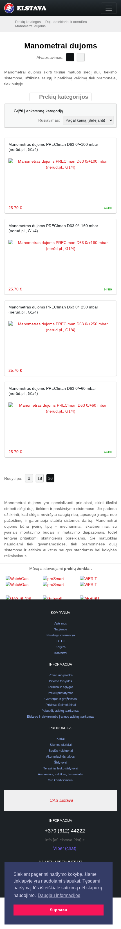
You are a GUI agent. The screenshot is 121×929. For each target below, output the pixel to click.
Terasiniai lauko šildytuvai (60, 768)
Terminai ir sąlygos (60, 687)
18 (39, 478)
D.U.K (61, 641)
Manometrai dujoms (30, 26)
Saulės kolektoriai (61, 750)
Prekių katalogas (28, 22)
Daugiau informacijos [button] (59, 895)
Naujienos (60, 629)
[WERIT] (97, 585)
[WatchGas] (23, 585)
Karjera (61, 647)
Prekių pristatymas (60, 693)
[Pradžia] (9, 22)
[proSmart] (60, 585)
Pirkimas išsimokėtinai (61, 704)
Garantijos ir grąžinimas (60, 698)
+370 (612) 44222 (65, 830)
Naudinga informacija (60, 635)
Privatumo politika (61, 675)
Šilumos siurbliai (60, 744)
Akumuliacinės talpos (60, 756)
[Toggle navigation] (109, 8)
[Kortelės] (70, 57)
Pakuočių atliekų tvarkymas (60, 710)
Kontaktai (60, 653)
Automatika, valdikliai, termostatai (60, 774)
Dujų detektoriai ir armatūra (66, 22)
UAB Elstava (61, 800)
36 (50, 478)
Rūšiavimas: (49, 120)
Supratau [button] (58, 910)
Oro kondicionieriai (60, 780)
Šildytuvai (60, 762)
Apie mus (60, 623)
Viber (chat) (64, 848)
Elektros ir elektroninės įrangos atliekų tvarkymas (60, 716)
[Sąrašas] (81, 57)
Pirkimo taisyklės (60, 681)
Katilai (60, 738)
